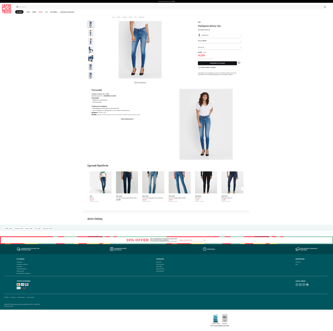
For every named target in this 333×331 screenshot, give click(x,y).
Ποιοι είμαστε (19, 262)
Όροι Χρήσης (19, 266)
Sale (46, 12)
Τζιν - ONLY (37, 228)
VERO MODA (198, 196)
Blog (296, 264)
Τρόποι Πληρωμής (160, 271)
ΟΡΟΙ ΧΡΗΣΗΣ (13, 297)
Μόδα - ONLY (8, 228)
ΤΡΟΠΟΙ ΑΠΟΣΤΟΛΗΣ (21, 297)
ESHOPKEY (11, 306)
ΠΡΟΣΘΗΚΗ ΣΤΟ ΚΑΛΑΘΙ (217, 63)
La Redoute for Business (67, 12)
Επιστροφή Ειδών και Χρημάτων (24, 273)
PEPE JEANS (119, 196)
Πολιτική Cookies (20, 271)
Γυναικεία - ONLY (19, 228)
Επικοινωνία (158, 262)
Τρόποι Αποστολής (160, 268)
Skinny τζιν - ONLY (47, 228)
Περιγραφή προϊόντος (204, 29)
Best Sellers (53, 12)
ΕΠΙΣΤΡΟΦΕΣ (6, 297)
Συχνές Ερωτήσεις (160, 264)
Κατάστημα (298, 262)
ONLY (199, 22)
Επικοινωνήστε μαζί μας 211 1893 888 (166, 1)
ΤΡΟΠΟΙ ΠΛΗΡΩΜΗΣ (30, 297)
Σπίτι (28, 12)
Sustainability (159, 266)
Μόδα (34, 12)
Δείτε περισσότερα (127, 119)
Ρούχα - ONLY (29, 228)
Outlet (40, 12)
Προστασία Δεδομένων (22, 268)
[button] (17, 7)
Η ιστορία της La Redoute (22, 264)
